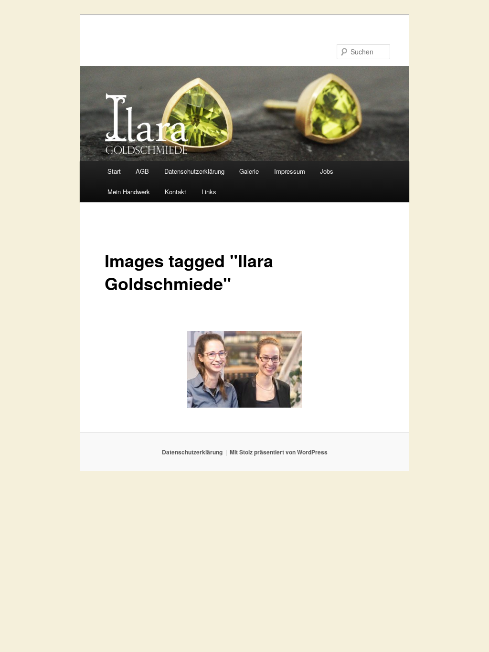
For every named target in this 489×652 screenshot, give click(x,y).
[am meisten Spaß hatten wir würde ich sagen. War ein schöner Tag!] (244, 369)
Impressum (289, 171)
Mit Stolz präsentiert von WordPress (279, 452)
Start (114, 171)
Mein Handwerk (128, 191)
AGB (142, 171)
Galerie (249, 171)
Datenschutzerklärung (194, 171)
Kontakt (175, 191)
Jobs (326, 171)
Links (209, 191)
